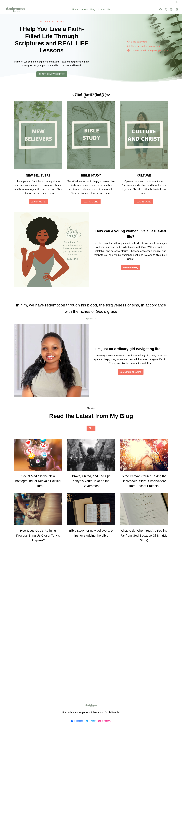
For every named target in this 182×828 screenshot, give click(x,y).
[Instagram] (171, 9)
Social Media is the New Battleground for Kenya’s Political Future (38, 481)
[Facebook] (160, 9)
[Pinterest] (176, 9)
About (84, 9)
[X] (166, 9)
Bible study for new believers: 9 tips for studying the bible (91, 533)
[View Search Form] (177, 2)
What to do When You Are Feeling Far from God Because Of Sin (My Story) (143, 535)
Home (75, 9)
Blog (92, 9)
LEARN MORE (38, 201)
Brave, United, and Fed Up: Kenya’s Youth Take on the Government (91, 481)
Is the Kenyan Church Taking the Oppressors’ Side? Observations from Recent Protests (144, 481)
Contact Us (104, 9)
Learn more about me (130, 372)
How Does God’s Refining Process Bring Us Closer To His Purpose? (38, 535)
